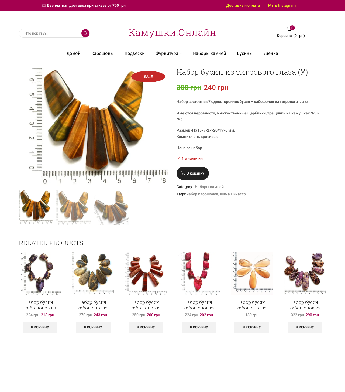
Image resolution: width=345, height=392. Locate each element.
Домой (74, 53)
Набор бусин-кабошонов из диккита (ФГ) (40, 307)
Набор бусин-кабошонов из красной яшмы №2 (146, 307)
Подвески (135, 53)
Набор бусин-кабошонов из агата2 (252, 307)
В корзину (195, 173)
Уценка (270, 53)
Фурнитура (167, 53)
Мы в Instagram (282, 5)
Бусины (245, 53)
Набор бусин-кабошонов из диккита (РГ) (199, 307)
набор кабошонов (202, 194)
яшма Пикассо (233, 194)
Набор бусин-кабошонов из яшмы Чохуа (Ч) (93, 307)
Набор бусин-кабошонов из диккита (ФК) (304, 307)
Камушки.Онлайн (172, 32)
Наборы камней (209, 53)
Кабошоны (102, 53)
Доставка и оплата (243, 5)
